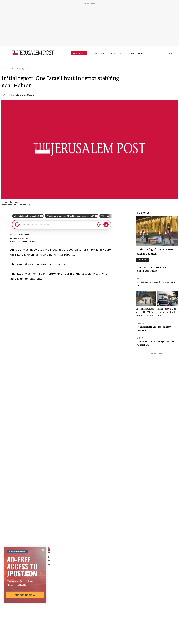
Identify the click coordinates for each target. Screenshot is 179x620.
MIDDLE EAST (136, 53)
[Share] (4, 95)
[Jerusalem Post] (31, 53)
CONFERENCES (79, 53)
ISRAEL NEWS (99, 53)
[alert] (25, 588)
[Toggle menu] (5, 53)
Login (170, 53)
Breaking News (23, 69)
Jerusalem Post (7, 69)
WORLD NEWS (117, 53)
